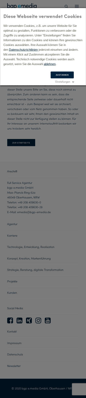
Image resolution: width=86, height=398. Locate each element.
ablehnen (50, 64)
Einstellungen (62, 81)
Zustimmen (62, 74)
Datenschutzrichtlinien (23, 49)
